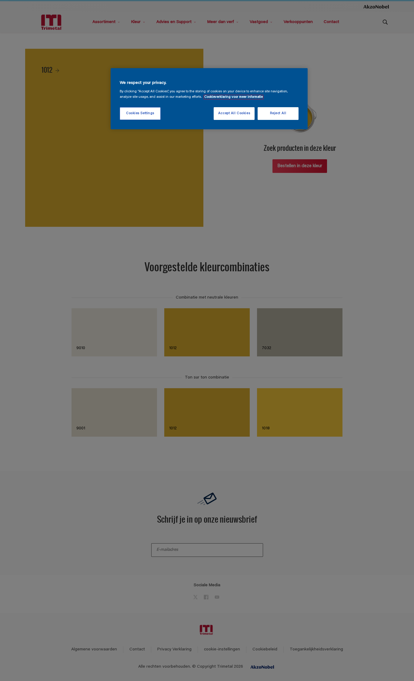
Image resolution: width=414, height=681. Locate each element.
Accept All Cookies (234, 113)
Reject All (278, 113)
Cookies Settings (140, 113)
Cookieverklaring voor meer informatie (233, 97)
